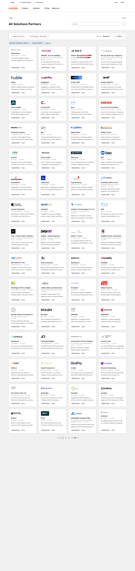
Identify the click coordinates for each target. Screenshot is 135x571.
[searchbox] (98, 24)
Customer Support (26, 2)
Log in (116, 2)
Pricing (46, 8)
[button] (124, 18)
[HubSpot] (13, 8)
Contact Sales (39, 2)
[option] (18, 36)
